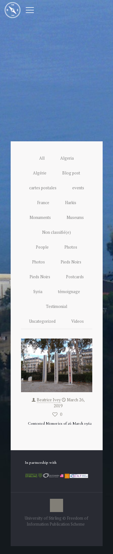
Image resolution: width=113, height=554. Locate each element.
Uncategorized (42, 321)
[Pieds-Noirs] (12, 9)
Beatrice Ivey (49, 400)
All (42, 158)
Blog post (71, 173)
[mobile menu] (29, 9)
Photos (70, 247)
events (78, 188)
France (43, 202)
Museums (75, 217)
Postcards (75, 277)
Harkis (70, 202)
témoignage (69, 291)
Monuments (40, 217)
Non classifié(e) (56, 232)
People (42, 247)
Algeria (67, 158)
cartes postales (42, 188)
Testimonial (56, 306)
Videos (77, 321)
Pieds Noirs (71, 262)
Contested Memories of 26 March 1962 (60, 423)
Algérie (39, 173)
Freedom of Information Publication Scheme (57, 521)
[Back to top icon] (56, 505)
